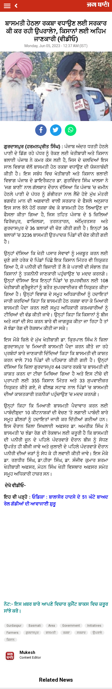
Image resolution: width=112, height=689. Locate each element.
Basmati (35, 625)
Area (51, 625)
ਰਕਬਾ (66, 633)
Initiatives (94, 625)
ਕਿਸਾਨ (11, 640)
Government (71, 625)
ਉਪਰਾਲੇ (97, 633)
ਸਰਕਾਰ (81, 633)
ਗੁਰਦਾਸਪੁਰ (32, 633)
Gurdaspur (14, 625)
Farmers (12, 633)
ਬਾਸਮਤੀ (51, 633)
